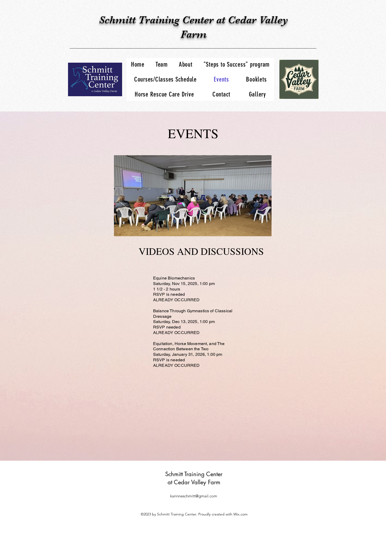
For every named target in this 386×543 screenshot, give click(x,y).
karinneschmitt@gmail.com (193, 495)
